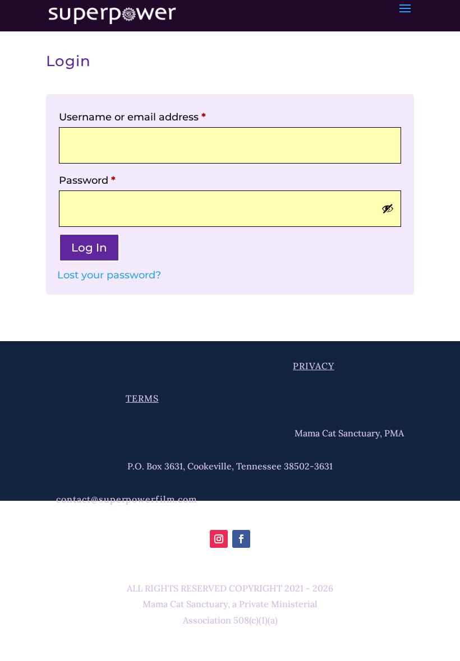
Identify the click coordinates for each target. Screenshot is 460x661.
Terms (142, 398)
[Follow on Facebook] (241, 539)
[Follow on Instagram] (219, 539)
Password (87, 180)
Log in (89, 247)
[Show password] (387, 208)
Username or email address (132, 117)
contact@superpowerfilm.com (126, 499)
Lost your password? (109, 275)
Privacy (313, 365)
